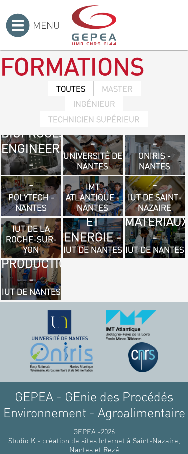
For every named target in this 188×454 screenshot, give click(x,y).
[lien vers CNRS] (143, 357)
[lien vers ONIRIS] (62, 357)
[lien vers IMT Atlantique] (131, 325)
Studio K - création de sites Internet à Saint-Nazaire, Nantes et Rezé (94, 445)
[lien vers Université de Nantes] (60, 325)
